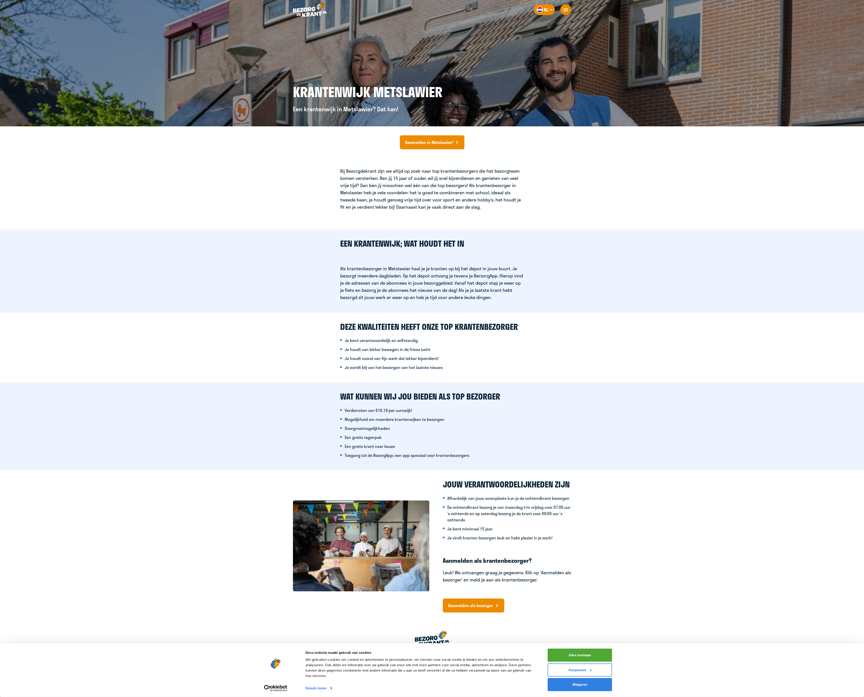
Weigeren (579, 684)
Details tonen (316, 688)
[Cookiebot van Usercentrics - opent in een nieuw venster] (275, 688)
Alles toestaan (580, 655)
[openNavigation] (565, 9)
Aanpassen (577, 670)
